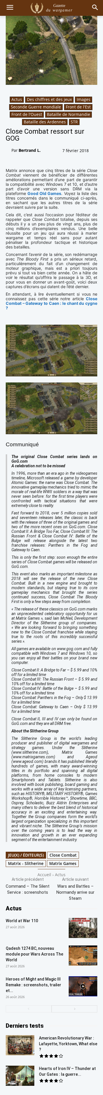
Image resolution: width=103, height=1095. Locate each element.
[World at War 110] (83, 928)
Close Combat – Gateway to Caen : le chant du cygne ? (51, 303)
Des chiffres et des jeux (49, 99)
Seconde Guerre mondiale (36, 107)
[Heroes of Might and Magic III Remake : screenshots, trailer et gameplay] (83, 986)
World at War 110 (22, 920)
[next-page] (74, 1008)
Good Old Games (44, 193)
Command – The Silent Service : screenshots (27, 889)
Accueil (44, 874)
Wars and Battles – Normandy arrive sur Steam (75, 892)
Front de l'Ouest (26, 114)
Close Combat (63, 855)
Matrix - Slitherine (25, 863)
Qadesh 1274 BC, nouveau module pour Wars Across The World (34, 954)
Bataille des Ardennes (45, 122)
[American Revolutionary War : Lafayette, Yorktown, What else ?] (20, 1045)
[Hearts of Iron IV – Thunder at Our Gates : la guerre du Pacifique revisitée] (20, 1076)
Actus (16, 99)
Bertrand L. (30, 150)
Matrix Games (62, 863)
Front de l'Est (78, 107)
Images (83, 99)
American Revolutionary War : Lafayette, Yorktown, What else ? (68, 1044)
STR (74, 122)
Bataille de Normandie (68, 114)
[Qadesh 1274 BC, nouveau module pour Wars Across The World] (83, 955)
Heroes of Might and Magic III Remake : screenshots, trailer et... (33, 985)
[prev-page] (29, 1008)
